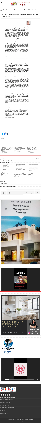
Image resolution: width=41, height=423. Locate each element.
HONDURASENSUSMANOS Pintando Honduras (7, 405)
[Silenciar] (37, 289)
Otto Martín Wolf (8, 9)
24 (20, 193)
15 (9, 192)
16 (14, 192)
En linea (4, 183)
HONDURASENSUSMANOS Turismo (5, 404)
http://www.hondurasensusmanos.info (13, 419)
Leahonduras (2, 408)
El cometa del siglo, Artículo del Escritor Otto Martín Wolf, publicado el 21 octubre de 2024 (19, 148)
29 (9, 194)
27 (37, 193)
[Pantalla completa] (39, 289)
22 (9, 193)
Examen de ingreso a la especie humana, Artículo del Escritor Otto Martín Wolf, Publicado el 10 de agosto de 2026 (34, 173)
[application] (20, 279)
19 (31, 192)
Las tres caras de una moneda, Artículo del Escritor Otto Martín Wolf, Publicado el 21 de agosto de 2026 (7, 173)
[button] (20, 280)
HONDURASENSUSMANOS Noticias (5, 402)
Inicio (1, 9)
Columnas (4, 9)
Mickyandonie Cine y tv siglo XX (4, 413)
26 (31, 193)
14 (3, 192)
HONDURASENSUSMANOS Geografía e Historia (7, 399)
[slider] (19, 379)
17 (20, 192)
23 (14, 193)
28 (3, 194)
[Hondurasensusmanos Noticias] (20, 3)
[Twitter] (20, 420)
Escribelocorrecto (2, 410)
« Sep (1, 195)
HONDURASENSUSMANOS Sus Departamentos (7, 407)
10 (20, 191)
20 (37, 192)
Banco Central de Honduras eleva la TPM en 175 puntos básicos (34, 159)
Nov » (3, 195)
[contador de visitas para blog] (5, 394)
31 (20, 194)
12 (31, 191)
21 (3, 193)
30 (14, 194)
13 (37, 191)
